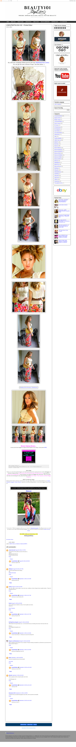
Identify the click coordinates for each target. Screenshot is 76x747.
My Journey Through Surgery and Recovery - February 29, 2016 (64, 216)
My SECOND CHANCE (63, 204)
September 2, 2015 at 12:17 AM (25, 595)
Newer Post (23, 724)
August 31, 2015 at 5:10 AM (17, 586)
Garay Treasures (12, 608)
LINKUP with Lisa (12, 543)
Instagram (12, 482)
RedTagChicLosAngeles (13, 622)
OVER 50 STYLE (28, 21)
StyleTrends (56, 177)
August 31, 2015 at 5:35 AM (17, 603)
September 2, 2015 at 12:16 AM (25, 578)
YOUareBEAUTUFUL (58, 183)
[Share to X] (9, 27)
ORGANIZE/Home (57, 171)
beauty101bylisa (14, 578)
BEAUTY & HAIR (20, 21)
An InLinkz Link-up (9, 539)
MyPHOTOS (56, 164)
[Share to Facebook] (10, 27)
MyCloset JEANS (57, 153)
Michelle (10, 675)
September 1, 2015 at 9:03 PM (17, 657)
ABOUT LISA (13, 21)
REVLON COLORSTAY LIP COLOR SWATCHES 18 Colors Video (64, 226)
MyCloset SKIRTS (23, 543)
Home (35, 724)
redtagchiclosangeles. (35, 528)
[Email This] (6, 27)
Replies (11, 576)
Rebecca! (28, 491)
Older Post (29, 724)
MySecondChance (57, 166)
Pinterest (19, 482)
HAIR (55, 136)
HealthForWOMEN (58, 138)
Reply (10, 556)
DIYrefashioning (57, 127)
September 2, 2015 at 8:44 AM (17, 675)
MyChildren (56, 143)
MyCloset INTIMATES (58, 151)
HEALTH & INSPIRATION (45, 21)
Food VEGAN (57, 130)
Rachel (10, 603)
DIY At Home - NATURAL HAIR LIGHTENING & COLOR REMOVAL (63, 200)
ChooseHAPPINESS (58, 121)
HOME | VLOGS (36, 21)
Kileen (10, 657)
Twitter (16, 482)
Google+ (48, 480)
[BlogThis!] (7, 27)
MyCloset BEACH (57, 147)
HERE (45, 447)
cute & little (11, 661)
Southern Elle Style (12, 572)
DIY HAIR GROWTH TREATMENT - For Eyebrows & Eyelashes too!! (64, 221)
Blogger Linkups (57, 119)
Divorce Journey (57, 123)
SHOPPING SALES (55, 21)
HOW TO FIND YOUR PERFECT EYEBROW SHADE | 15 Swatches (63, 241)
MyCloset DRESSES (58, 149)
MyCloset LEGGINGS (58, 155)
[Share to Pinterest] (11, 27)
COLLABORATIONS (63, 21)
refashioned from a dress (42, 62)
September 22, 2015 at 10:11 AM (25, 667)
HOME (8, 21)
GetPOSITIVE (57, 134)
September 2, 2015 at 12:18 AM (25, 633)
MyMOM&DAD (57, 162)
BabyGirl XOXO (57, 117)
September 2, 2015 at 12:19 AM (25, 649)
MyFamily (56, 160)
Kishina (10, 586)
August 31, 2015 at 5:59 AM (24, 622)
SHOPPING (56, 173)
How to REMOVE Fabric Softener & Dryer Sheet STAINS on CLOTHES (63, 236)
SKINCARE (56, 175)
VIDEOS (56, 179)
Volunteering (56, 181)
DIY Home (56, 125)
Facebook (8, 482)
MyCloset (18, 543)
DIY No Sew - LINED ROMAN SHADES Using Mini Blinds (64, 211)
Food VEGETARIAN (58, 132)
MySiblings (56, 168)
